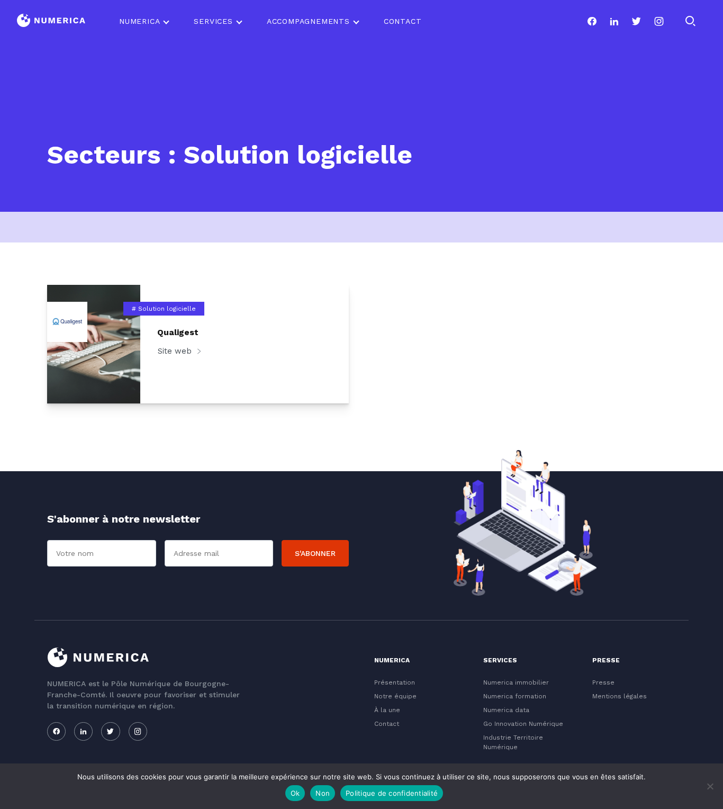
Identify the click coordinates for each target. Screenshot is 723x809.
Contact (403, 21)
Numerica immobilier (516, 682)
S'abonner (315, 553)
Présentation (394, 682)
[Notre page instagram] (659, 21)
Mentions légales (619, 696)
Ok (295, 793)
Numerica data (506, 710)
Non (322, 793)
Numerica (139, 21)
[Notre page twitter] (636, 21)
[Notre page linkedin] (614, 21)
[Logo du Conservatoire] (51, 21)
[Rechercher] (690, 21)
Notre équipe (395, 696)
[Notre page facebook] (592, 21)
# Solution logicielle (164, 308)
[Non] (709, 786)
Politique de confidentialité (392, 793)
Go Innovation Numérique (523, 723)
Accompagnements (308, 21)
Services (213, 21)
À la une (387, 710)
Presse (603, 682)
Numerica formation (514, 696)
